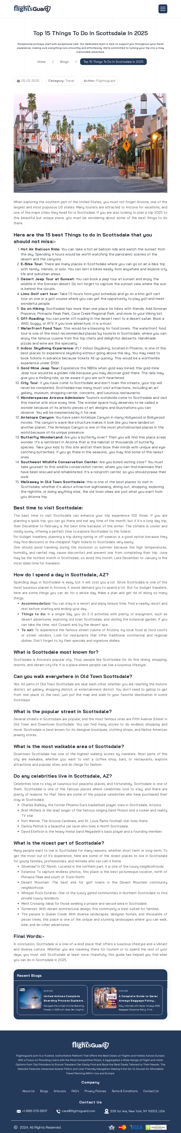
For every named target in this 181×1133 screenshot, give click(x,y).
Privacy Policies (95, 1091)
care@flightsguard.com (78, 1111)
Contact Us (151, 1091)
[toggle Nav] (162, 8)
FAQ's (75, 1091)
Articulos (60, 1091)
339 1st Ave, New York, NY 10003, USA (137, 1111)
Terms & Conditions (125, 1091)
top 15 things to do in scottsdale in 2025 (113, 62)
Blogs (64, 62)
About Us (28, 1091)
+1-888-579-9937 (34, 1111)
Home (41, 62)
